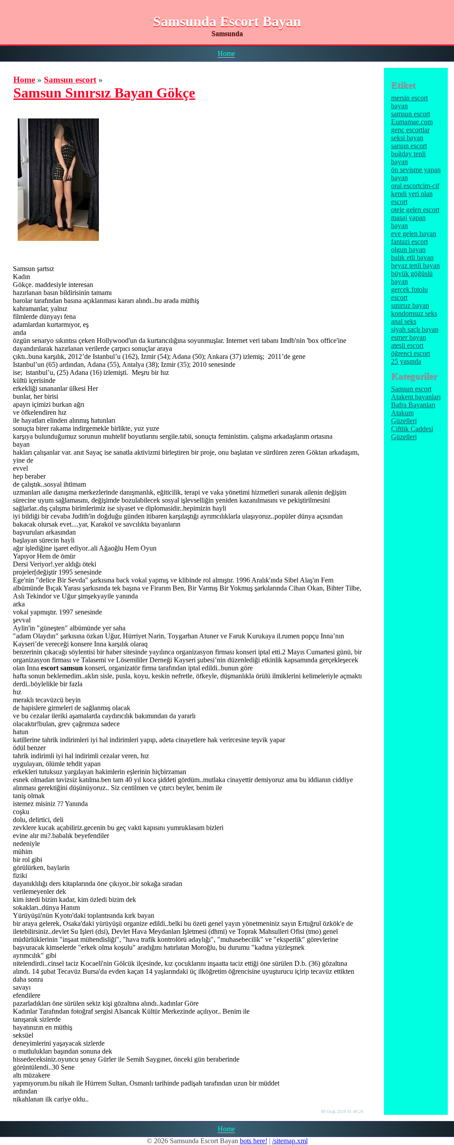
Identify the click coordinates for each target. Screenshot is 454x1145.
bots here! (253, 1141)
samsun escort (410, 114)
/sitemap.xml (290, 1141)
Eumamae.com (412, 122)
